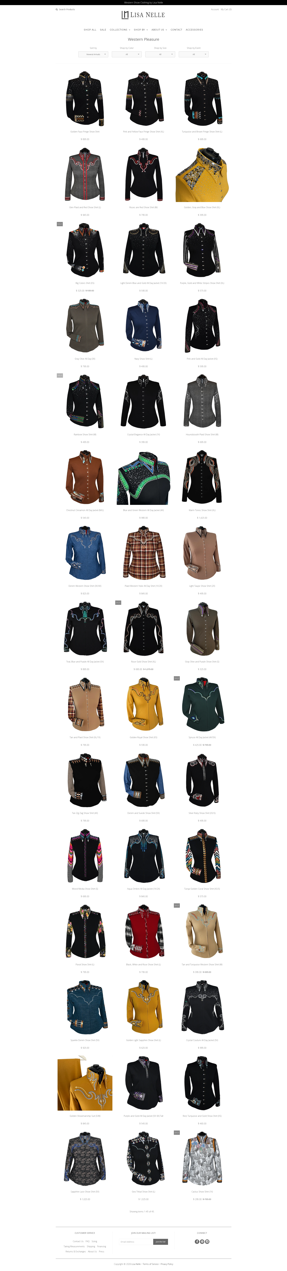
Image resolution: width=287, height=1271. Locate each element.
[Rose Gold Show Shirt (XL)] (143, 658)
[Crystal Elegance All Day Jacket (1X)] (143, 431)
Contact (176, 29)
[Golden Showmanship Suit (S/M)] (85, 1112)
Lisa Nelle (136, 1264)
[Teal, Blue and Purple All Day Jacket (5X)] (85, 658)
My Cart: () (226, 9)
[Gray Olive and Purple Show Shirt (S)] (202, 658)
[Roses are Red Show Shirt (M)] (143, 204)
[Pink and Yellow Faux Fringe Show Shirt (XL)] (143, 128)
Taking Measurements (74, 1246)
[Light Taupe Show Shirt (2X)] (202, 582)
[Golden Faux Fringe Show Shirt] (85, 128)
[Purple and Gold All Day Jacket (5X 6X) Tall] (143, 1112)
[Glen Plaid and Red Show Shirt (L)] (85, 204)
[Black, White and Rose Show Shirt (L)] (143, 961)
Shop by (139, 29)
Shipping (91, 1246)
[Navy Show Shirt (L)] (143, 355)
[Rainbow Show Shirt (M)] (85, 431)
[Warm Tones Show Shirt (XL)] (202, 507)
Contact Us (78, 1241)
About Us (158, 29)
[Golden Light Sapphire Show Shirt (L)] (143, 1037)
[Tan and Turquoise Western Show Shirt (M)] (202, 961)
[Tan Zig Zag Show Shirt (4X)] (85, 809)
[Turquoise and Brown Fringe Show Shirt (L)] (202, 128)
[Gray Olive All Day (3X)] (85, 355)
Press (101, 1251)
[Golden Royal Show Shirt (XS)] (143, 734)
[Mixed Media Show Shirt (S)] (85, 885)
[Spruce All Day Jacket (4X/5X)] (202, 734)
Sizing (94, 1241)
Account (215, 9)
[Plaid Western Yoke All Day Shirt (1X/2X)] (143, 582)
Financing (101, 1246)
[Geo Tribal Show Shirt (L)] (143, 1188)
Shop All (90, 29)
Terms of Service (151, 1264)
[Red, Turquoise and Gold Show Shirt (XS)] (202, 1112)
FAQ (88, 1241)
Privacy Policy (167, 1264)
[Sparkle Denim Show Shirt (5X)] (85, 1037)
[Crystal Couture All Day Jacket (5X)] (202, 1037)
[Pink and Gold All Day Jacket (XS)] (202, 355)
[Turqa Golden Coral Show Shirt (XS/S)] (202, 885)
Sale (103, 29)
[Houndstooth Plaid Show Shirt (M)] (202, 431)
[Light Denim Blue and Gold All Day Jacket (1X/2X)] (143, 279)
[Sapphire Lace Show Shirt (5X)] (85, 1188)
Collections (118, 29)
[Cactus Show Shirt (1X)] (202, 1188)
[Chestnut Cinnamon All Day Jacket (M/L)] (85, 507)
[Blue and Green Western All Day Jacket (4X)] (143, 507)
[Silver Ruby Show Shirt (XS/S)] (202, 809)
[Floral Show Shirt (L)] (85, 961)
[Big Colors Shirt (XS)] (85, 279)
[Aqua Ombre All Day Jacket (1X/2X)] (143, 885)
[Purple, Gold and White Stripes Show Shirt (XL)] (202, 279)
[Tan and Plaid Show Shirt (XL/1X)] (85, 734)
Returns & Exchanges (76, 1251)
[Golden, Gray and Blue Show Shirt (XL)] (202, 204)
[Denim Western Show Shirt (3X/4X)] (85, 582)
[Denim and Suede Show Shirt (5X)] (143, 809)
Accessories (194, 29)
